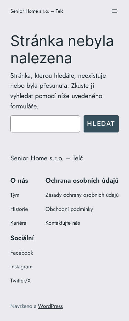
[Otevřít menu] (114, 11)
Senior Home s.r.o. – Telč (37, 11)
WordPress (50, 306)
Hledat (101, 123)
